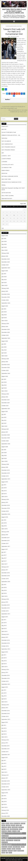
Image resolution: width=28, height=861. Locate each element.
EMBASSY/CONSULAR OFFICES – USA (11, 135)
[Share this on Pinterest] (14, 94)
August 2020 (5, 446)
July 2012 (4, 725)
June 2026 (4, 241)
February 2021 (5, 429)
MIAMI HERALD (5, 170)
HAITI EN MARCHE (6, 141)
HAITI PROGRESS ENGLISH (8, 147)
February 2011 (5, 775)
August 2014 (5, 652)
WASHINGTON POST (7, 198)
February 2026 (5, 253)
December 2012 (6, 710)
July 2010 (4, 795)
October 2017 (5, 543)
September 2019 (6, 479)
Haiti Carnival (17, 840)
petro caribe (4, 850)
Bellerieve (23, 823)
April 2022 (4, 388)
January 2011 (5, 778)
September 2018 (6, 514)
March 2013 (4, 701)
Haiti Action (4, 138)
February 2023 (5, 358)
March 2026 (4, 250)
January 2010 (5, 813)
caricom (13, 825)
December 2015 (6, 605)
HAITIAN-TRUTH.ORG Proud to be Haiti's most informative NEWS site (14, 11)
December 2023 (6, 329)
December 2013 (6, 675)
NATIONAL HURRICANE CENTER (10, 176)
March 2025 (4, 285)
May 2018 (4, 526)
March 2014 (4, 666)
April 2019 (4, 493)
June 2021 (4, 417)
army (11, 823)
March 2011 (4, 772)
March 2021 (4, 426)
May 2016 (4, 590)
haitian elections (9, 840)
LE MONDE (4, 161)
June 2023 (4, 347)
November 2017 (6, 540)
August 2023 (5, 341)
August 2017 (5, 549)
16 (3, 218)
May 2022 (4, 385)
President (10, 850)
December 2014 (6, 640)
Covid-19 (3, 829)
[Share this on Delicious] (14, 96)
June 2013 (4, 693)
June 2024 (4, 311)
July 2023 (4, 344)
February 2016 (5, 599)
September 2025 (6, 267)
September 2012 (6, 719)
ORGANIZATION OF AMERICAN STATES (11, 182)
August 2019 (5, 482)
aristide (7, 823)
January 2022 (5, 396)
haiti (19, 831)
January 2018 (5, 534)
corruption (21, 827)
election (9, 831)
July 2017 (4, 552)
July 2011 (4, 760)
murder (13, 848)
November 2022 (6, 367)
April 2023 (4, 353)
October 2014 (5, 646)
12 (14, 215)
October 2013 (5, 681)
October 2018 (5, 511)
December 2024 (6, 294)
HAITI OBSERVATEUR (7, 144)
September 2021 (6, 408)
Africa (3, 823)
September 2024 (6, 303)
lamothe (10, 847)
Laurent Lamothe (16, 847)
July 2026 (4, 238)
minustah (9, 848)
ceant (17, 825)
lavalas (22, 847)
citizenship (4, 827)
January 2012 (5, 742)
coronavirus (14, 827)
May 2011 (4, 766)
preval (15, 850)
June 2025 (4, 276)
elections (14, 831)
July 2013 (4, 690)
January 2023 (5, 361)
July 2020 (4, 449)
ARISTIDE (4, 129)
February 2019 (5, 499)
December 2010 (6, 781)
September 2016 (6, 581)
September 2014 (6, 649)
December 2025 (6, 259)
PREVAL (4, 185)
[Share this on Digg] (22, 94)
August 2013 (5, 687)
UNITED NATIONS (6, 192)
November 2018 (6, 508)
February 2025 (5, 288)
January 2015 (5, 637)
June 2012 (4, 728)
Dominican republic (14, 829)
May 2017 (4, 558)
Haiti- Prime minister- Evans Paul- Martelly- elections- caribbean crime (13, 838)
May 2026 (4, 244)
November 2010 (6, 784)
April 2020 (4, 458)
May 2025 (4, 279)
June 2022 (4, 382)
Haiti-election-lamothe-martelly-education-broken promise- (12, 833)
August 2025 (5, 270)
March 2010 (4, 807)
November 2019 (6, 473)
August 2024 (5, 306)
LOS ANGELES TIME (6, 167)
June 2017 (4, 555)
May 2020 (4, 455)
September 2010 (6, 789)
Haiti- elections (5, 835)
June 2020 (4, 452)
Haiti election (4, 842)
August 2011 (5, 757)
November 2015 (6, 608)
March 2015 (4, 631)
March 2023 (4, 355)
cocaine (9, 827)
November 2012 (6, 713)
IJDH (3, 152)
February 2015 (5, 634)
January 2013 (5, 707)
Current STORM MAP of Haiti (9, 132)
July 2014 (4, 655)
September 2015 (6, 613)
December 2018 (6, 505)
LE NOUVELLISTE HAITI (7, 164)
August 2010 (5, 792)
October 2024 (5, 300)
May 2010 (4, 801)
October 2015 (5, 611)
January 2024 (5, 326)
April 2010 (4, 804)
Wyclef (10, 852)
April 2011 (4, 769)
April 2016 (4, 593)
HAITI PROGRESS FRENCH (8, 150)
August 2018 (5, 517)
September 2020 (6, 443)
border (3, 825)
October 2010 (5, 786)
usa (7, 852)
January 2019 (5, 502)
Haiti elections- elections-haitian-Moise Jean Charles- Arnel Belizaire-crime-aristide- (14, 844)
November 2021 (6, 402)
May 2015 (4, 625)
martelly (4, 848)
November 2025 (6, 262)
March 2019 (4, 496)
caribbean (8, 825)
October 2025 (5, 265)
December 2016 (6, 572)
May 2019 (4, 490)
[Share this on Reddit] (17, 94)
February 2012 (5, 740)
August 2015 (5, 616)
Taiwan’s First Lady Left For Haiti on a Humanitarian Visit (14, 31)
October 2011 (5, 751)
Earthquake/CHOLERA (12, 26)
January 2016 (5, 602)
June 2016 (4, 587)
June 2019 (4, 487)
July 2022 (4, 379)
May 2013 (4, 696)
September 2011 (6, 754)
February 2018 (5, 531)
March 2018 (4, 528)
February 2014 (5, 669)
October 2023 (5, 335)
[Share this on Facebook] (9, 94)
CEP (20, 825)
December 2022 (6, 364)
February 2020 (5, 464)
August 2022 (5, 376)
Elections (19, 26)
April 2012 (4, 734)
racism (3, 852)
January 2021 (5, 432)
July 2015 (4, 619)
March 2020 (4, 461)
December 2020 (6, 435)
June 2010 (4, 798)
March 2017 (4, 564)
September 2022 (6, 373)
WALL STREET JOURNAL (8, 195)
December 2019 (6, 470)
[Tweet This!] (7, 94)
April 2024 (4, 317)
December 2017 (6, 537)
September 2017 (6, 546)
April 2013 (4, 699)
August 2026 (5, 235)
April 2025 (4, 282)
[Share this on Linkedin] (24, 94)
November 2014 (6, 643)
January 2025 (5, 291)
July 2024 (4, 309)
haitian (3, 840)
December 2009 (6, 816)
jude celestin (4, 847)
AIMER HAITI (5, 126)
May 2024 (4, 314)
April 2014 (4, 663)
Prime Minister (21, 850)
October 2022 (5, 370)
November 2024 (6, 297)
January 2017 (5, 569)
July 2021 (4, 414)
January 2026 (5, 256)
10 (7, 215)
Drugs (20, 829)
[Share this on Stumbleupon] (19, 94)
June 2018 (4, 523)
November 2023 (6, 332)
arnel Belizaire (17, 823)
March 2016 (4, 596)
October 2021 (5, 405)
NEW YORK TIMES (6, 179)
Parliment (18, 848)
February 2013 (5, 704)
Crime (8, 829)
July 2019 (4, 484)
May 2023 (4, 350)
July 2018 (4, 520)
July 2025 (4, 273)
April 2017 (4, 561)
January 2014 (5, 672)
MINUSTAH (4, 173)
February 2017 (5, 567)
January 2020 (5, 467)
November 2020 (6, 438)
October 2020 (5, 440)
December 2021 (6, 399)
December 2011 (6, 745)
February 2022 (5, 394)
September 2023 (6, 338)
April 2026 (4, 247)
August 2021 (5, 411)
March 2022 (4, 391)
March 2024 (4, 320)
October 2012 (5, 716)
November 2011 (6, 748)
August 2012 (5, 722)
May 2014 (4, 660)
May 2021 (4, 420)
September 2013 (6, 684)
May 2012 (4, 731)
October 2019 (5, 476)
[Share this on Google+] (12, 94)
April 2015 (4, 628)
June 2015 (4, 622)
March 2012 (4, 737)
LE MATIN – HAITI (6, 155)
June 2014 (4, 657)
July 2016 (4, 584)
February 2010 (5, 810)
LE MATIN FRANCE (6, 158)
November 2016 (6, 575)
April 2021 (4, 423)
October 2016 (5, 578)
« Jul (3, 228)
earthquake (4, 831)
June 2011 (4, 763)
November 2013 (6, 678)
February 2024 (5, 323)
